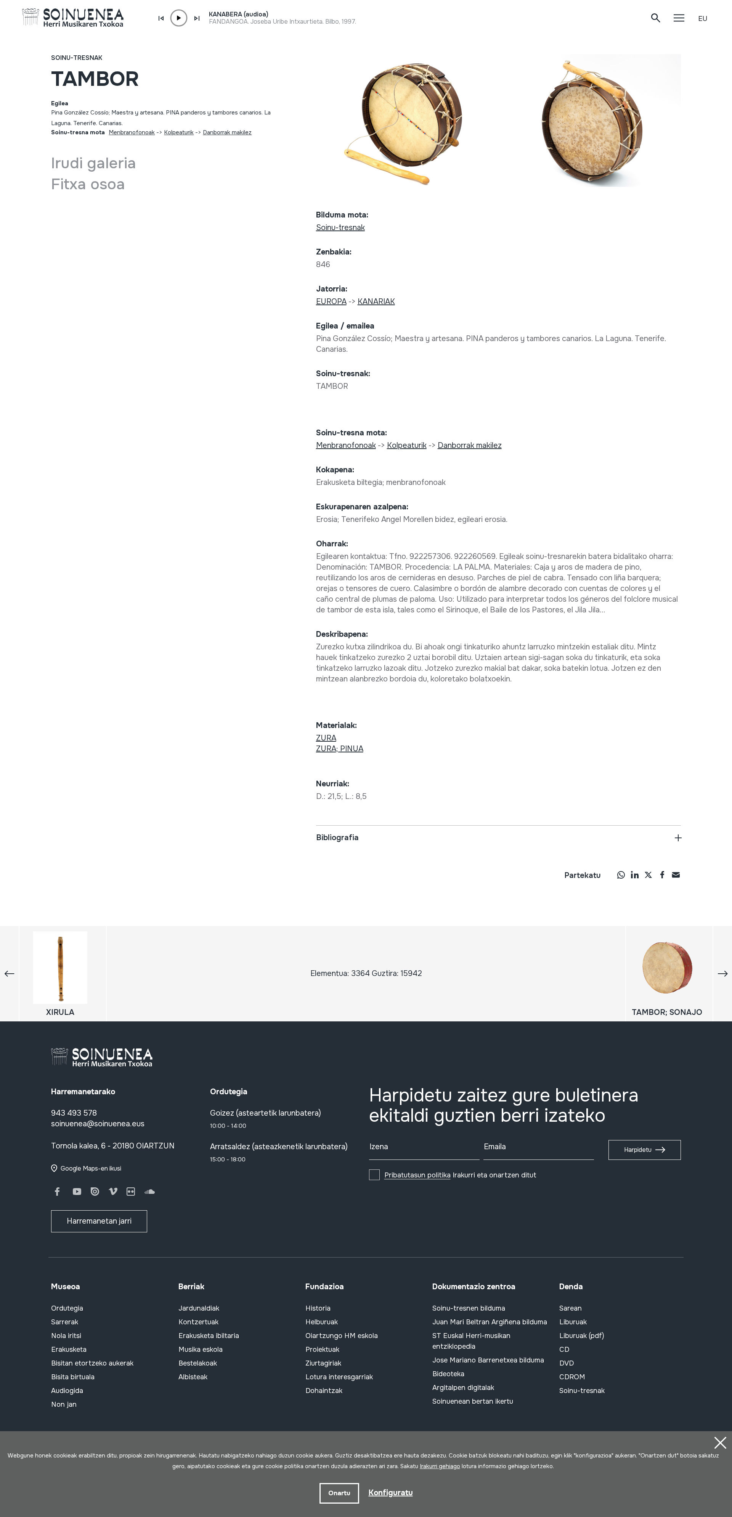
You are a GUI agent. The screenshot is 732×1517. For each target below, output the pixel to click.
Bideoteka (448, 1374)
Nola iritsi (66, 1336)
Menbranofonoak (132, 132)
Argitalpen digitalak (463, 1387)
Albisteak (192, 1377)
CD (564, 1349)
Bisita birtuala (73, 1377)
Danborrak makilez (227, 132)
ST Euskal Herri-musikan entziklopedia (471, 1341)
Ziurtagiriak (323, 1363)
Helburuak (321, 1322)
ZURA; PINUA (339, 749)
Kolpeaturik (179, 132)
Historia (318, 1308)
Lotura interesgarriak (339, 1377)
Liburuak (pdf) (581, 1336)
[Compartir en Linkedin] (635, 874)
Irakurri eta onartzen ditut (460, 1175)
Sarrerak (64, 1322)
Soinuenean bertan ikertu (472, 1401)
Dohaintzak (323, 1391)
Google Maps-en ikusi (91, 1168)
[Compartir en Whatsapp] (621, 874)
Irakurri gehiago (440, 1466)
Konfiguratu (391, 1493)
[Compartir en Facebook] (662, 874)
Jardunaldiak (198, 1308)
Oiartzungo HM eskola (341, 1336)
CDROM (572, 1377)
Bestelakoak (197, 1363)
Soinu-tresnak (76, 58)
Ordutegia (67, 1308)
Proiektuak (322, 1349)
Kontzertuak (198, 1322)
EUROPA (331, 301)
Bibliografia (337, 837)
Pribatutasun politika (417, 1175)
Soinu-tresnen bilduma (468, 1308)
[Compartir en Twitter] (648, 874)
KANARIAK (376, 301)
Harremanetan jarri (99, 1221)
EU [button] (702, 18)
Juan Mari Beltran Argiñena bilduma (489, 1322)
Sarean (570, 1308)
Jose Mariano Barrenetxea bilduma (488, 1360)
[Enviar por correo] (676, 874)
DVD (566, 1363)
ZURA (326, 738)
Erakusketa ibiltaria (208, 1336)
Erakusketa (69, 1349)
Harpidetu (638, 1150)
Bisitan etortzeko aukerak (92, 1363)
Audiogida (67, 1391)
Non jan (64, 1404)
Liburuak (573, 1322)
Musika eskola (200, 1349)
